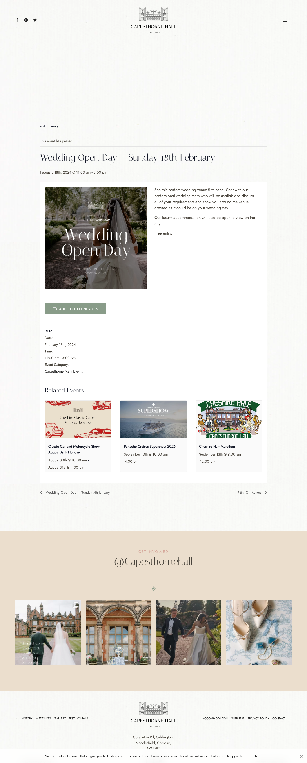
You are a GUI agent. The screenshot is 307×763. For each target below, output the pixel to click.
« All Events (49, 126)
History (27, 718)
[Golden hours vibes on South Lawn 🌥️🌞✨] (188, 632)
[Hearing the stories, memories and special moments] (48, 632)
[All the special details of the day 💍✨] (258, 632)
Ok (255, 756)
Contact (278, 718)
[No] (301, 756)
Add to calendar (76, 309)
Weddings (43, 718)
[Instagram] (28, 20)
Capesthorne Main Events (64, 371)
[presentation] (78, 419)
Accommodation (215, 718)
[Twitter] (37, 20)
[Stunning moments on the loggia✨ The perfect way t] (118, 632)
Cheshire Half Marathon (217, 446)
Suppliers (238, 718)
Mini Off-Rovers (250, 492)
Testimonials (78, 718)
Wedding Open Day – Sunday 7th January (77, 492)
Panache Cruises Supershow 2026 (150, 446)
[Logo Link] (153, 19)
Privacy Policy (258, 718)
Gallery (60, 718)
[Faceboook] (19, 20)
